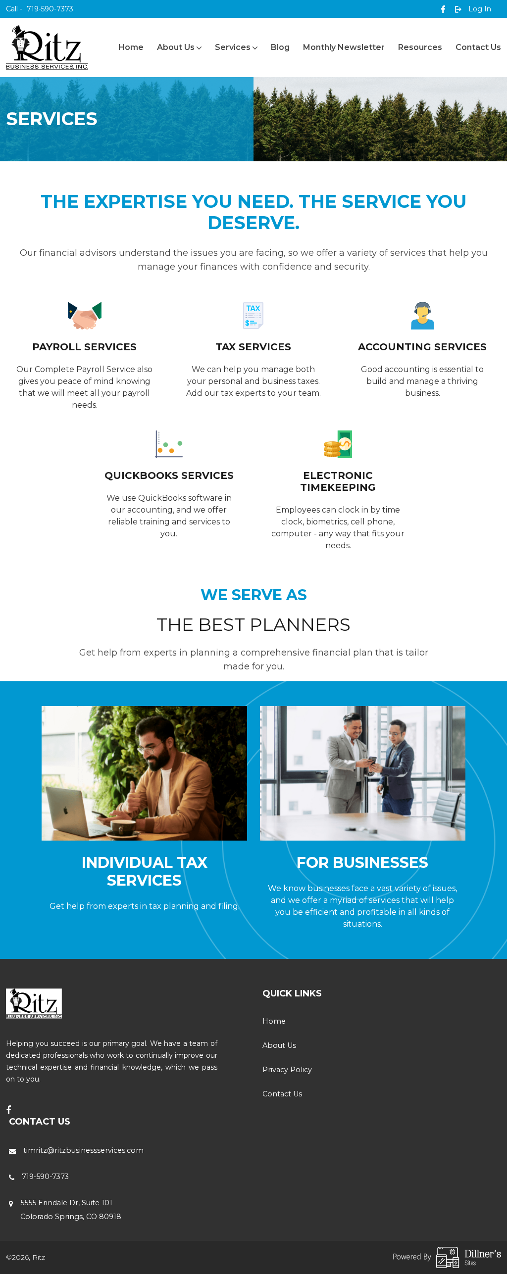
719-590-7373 (39, 8)
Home (131, 47)
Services (233, 47)
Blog (280, 47)
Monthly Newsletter (344, 47)
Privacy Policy (287, 1069)
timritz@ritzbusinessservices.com (83, 1150)
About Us (176, 47)
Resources (420, 47)
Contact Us (478, 47)
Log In (478, 8)
